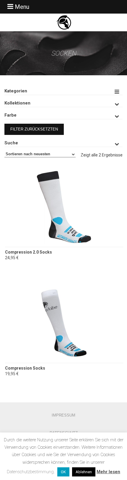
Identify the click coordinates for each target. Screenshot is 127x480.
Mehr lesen (108, 471)
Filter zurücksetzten (34, 129)
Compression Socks (25, 368)
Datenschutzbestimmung (30, 471)
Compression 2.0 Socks (28, 252)
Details (64, 225)
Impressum (63, 415)
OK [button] (63, 472)
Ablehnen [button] (84, 472)
